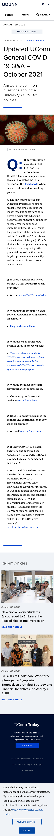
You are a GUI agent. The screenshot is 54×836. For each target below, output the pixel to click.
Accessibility (27, 770)
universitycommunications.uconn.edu (27, 736)
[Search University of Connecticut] (43, 4)
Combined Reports (34, 40)
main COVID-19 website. (33, 295)
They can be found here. (23, 326)
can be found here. (27, 400)
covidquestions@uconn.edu (22, 527)
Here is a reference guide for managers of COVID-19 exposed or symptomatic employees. (26, 365)
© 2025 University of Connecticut (27, 758)
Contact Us (19, 739)
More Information (27, 821)
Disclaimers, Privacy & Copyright (27, 764)
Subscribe (27, 745)
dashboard (30, 183)
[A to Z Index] (49, 4)
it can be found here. (30, 431)
